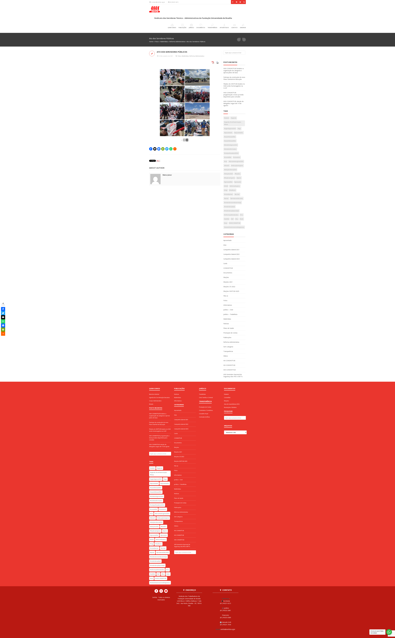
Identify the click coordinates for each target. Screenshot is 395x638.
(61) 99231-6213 (174, 2)
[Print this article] (162, 149)
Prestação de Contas (230, 333)
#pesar (226, 198)
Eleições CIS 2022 (229, 287)
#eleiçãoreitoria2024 (230, 170)
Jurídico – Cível (228, 310)
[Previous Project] (239, 39)
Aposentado (227, 240)
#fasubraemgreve (229, 178)
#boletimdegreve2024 (230, 145)
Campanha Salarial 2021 (231, 250)
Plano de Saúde (228, 328)
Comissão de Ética (204, 417)
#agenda (233, 118)
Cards (225, 263)
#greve (239, 178)
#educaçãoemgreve (237, 165)
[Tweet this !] (166, 149)
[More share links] (175, 149)
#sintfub (226, 219)
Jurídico (191, 27)
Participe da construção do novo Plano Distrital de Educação (234, 78)
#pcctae (237, 194)
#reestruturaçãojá (229, 207)
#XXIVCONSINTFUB (234, 223)
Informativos (227, 305)
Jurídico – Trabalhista (230, 314)
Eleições (226, 277)
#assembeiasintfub (229, 137)
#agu (239, 128)
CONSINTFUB (228, 268)
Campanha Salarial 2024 (231, 259)
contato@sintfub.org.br (158, 2)
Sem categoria (228, 347)
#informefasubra (235, 186)
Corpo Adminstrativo (155, 401)
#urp (225, 223)
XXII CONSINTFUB (229, 370)
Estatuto (226, 394)
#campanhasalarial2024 (231, 153)
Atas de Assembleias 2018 (231, 404)
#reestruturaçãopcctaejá (231, 211)
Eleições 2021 (228, 282)
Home (151, 42)
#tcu (236, 219)
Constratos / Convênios (206, 410)
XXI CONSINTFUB (229, 365)
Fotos (157, 42)
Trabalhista (202, 394)
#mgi (225, 190)
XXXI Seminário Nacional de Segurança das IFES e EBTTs (233, 375)
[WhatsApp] (171, 149)
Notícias (226, 324)
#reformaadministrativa (231, 215)
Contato (234, 27)
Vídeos (225, 356)
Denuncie (243, 27)
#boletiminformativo (230, 149)
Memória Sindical (154, 394)
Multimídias (164, 42)
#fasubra (237, 174)
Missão (151, 404)
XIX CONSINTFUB (229, 361)
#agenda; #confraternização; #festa (232, 123)
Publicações (182, 27)
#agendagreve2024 (230, 128)
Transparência (212, 27)
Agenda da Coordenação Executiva (159, 397)
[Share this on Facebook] (150, 149)
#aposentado (228, 133)
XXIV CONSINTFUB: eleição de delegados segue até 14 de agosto (233, 103)
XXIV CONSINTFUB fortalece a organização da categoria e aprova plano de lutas (233, 70)
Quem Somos (172, 27)
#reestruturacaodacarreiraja (232, 202)
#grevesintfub (228, 182)
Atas (224, 245)
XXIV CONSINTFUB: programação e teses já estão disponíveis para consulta (233, 95)
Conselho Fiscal (203, 414)
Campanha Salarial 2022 (231, 254)
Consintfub (227, 397)
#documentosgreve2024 (236, 161)
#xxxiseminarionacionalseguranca (234, 227)
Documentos (200, 27)
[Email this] (154, 149)
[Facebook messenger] (158, 149)
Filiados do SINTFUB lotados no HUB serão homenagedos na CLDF (234, 86)
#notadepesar (228, 194)
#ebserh (226, 165)
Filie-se (225, 296)
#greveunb (237, 182)
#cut (225, 161)
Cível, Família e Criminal (206, 397)
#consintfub (227, 157)
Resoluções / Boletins (230, 407)
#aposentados (238, 133)
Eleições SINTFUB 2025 (231, 291)
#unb (241, 219)
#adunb (226, 118)
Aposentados (224, 27)
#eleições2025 (228, 174)
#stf (232, 219)
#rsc (241, 215)
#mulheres (232, 190)
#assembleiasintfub (230, 141)
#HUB (226, 186)
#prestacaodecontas (237, 198)
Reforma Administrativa (177, 42)
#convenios (236, 157)
